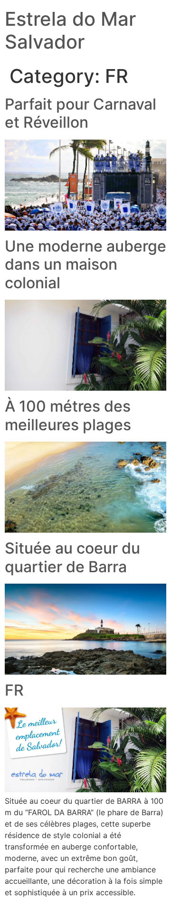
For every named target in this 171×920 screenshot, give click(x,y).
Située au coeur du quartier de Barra (72, 557)
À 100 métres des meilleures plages (68, 415)
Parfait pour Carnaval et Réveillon (80, 113)
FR (14, 690)
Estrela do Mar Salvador (70, 30)
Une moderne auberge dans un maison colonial (85, 264)
